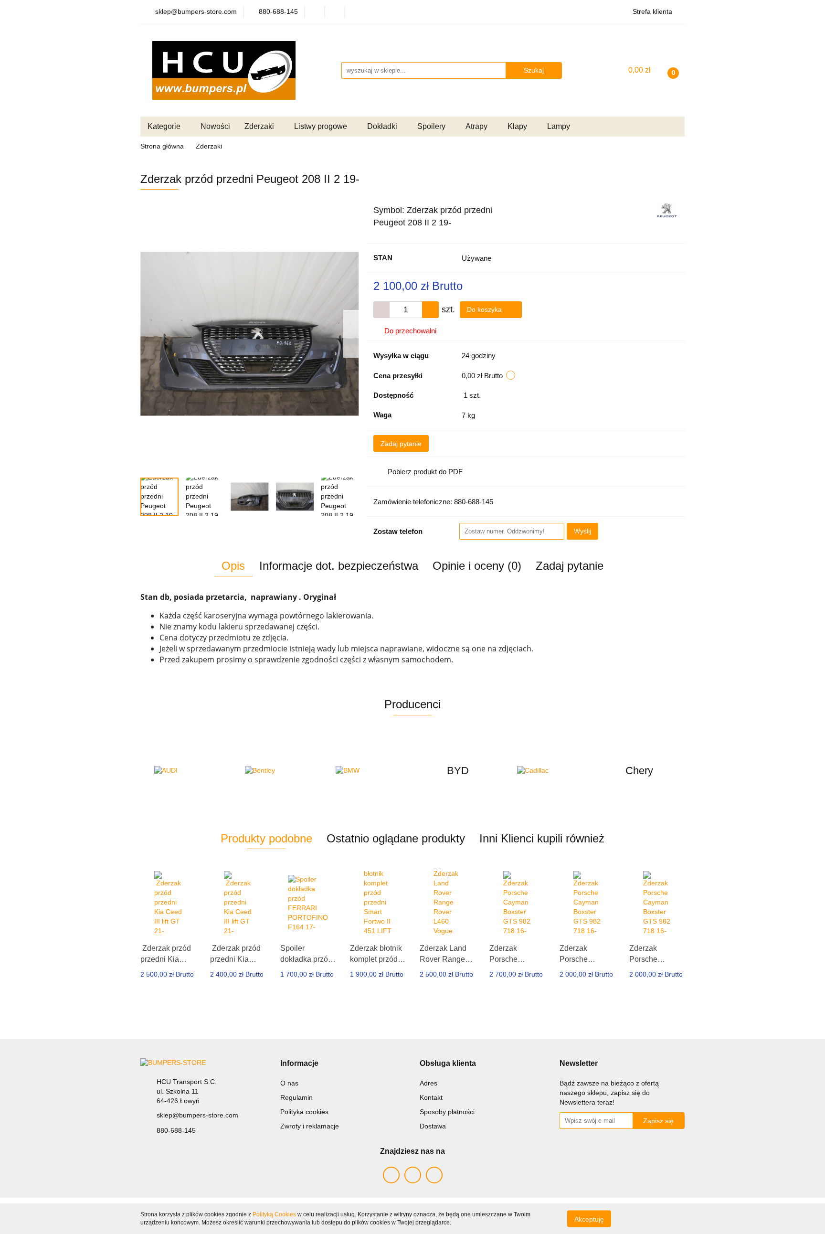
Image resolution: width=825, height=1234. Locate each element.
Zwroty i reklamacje (309, 1126)
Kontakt (431, 1097)
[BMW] (367, 771)
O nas (289, 1083)
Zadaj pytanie (401, 443)
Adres (428, 1083)
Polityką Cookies (274, 1214)
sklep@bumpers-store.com (197, 1115)
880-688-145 (176, 1130)
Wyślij (582, 531)
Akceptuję (589, 1219)
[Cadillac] (548, 771)
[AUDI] (185, 771)
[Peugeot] (666, 209)
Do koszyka (485, 309)
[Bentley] (276, 771)
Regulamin (296, 1097)
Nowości (215, 126)
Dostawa (433, 1126)
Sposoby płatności (447, 1112)
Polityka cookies (304, 1112)
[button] (299, 1063)
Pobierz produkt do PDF (425, 472)
